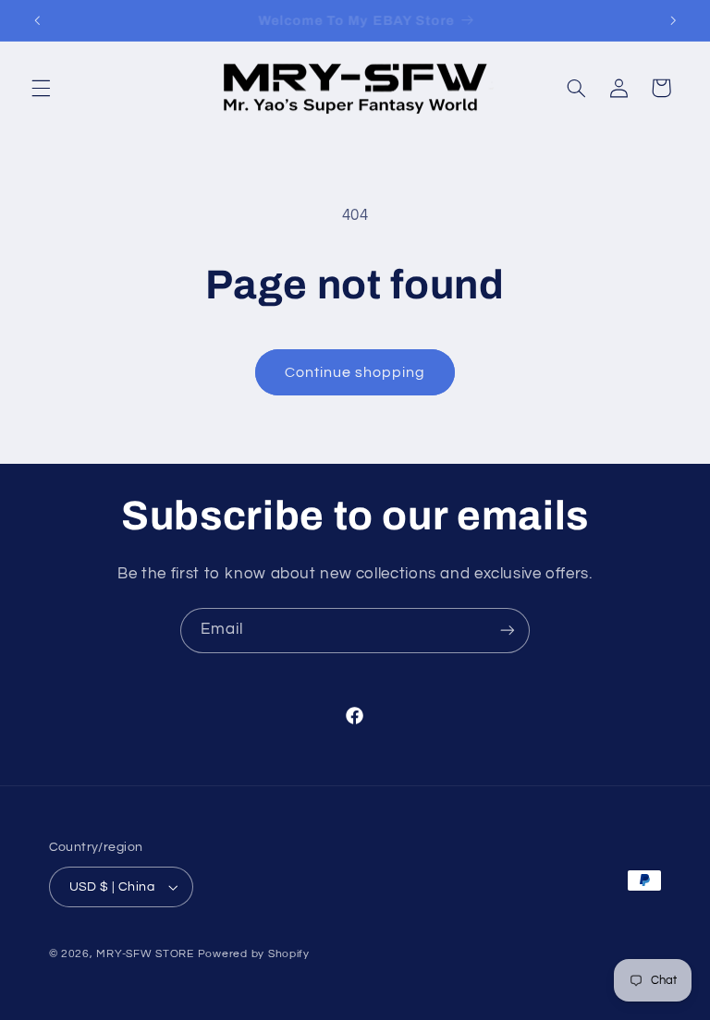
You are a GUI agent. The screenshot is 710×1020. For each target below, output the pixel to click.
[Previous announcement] (37, 20)
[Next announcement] (673, 20)
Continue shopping (355, 372)
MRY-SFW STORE (145, 954)
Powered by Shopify (254, 954)
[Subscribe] (507, 630)
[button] (40, 88)
